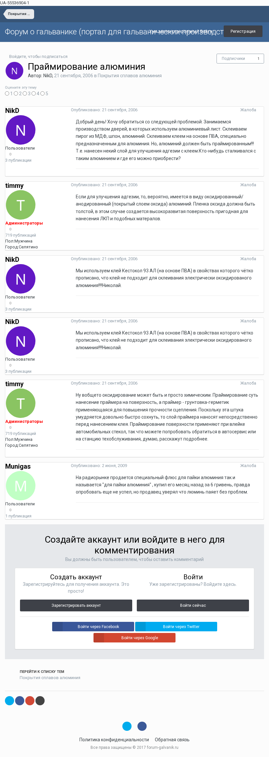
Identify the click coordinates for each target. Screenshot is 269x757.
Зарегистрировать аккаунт (76, 605)
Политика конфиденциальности (114, 739)
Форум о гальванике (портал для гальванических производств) (118, 31)
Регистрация (243, 31)
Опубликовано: (104, 109)
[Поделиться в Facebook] (19, 700)
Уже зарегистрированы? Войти (181, 31)
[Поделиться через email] (40, 700)
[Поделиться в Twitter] (9, 700)
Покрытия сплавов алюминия (130, 75)
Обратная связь (172, 739)
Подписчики (233, 58)
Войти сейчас (193, 605)
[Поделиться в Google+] (29, 700)
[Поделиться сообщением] (262, 109)
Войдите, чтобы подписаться (38, 56)
